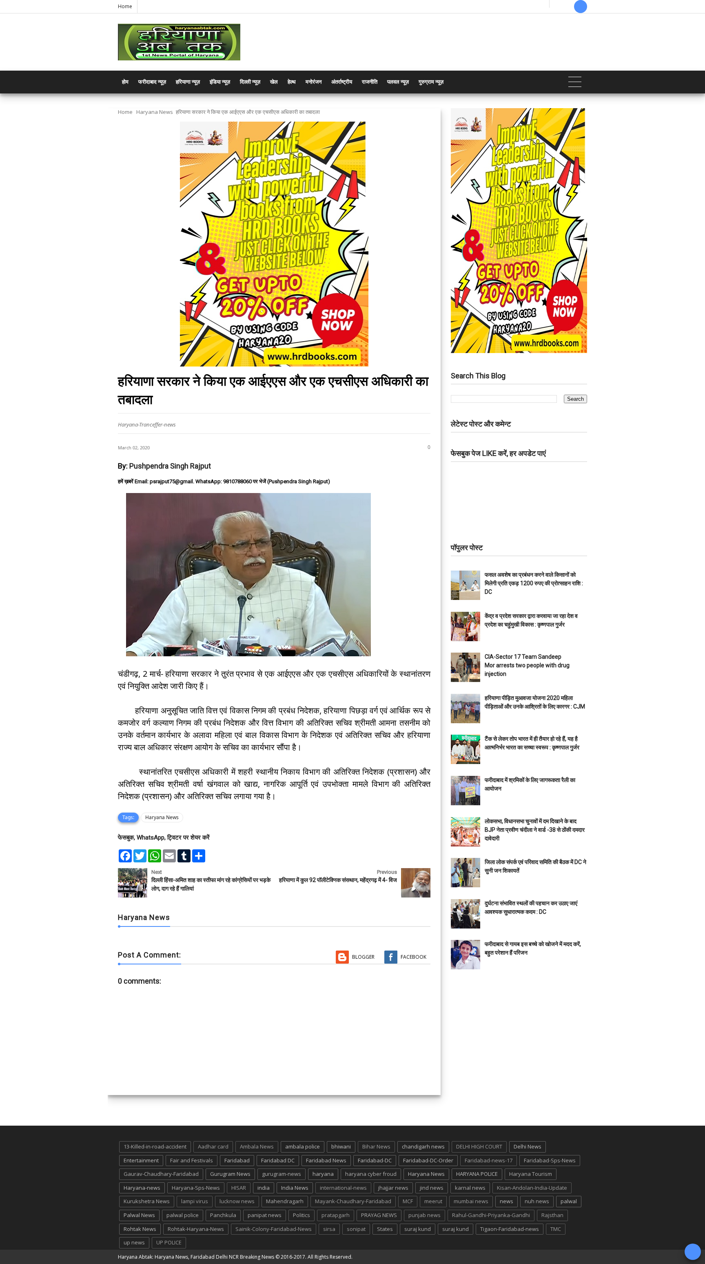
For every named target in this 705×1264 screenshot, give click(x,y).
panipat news (265, 1215)
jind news (431, 1187)
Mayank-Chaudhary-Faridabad (353, 1201)
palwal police (182, 1215)
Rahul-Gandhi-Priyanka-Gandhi (491, 1215)
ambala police (302, 1146)
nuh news (537, 1201)
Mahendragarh (285, 1201)
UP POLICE (169, 1242)
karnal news (470, 1187)
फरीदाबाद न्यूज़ (152, 82)
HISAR (238, 1187)
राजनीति (369, 82)
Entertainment (141, 1160)
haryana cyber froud (371, 1173)
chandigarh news (423, 1146)
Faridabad (237, 1160)
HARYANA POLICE (477, 1173)
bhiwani (341, 1146)
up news (134, 1242)
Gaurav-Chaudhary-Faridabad (161, 1173)
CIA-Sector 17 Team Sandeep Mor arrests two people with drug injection (527, 665)
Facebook (413, 956)
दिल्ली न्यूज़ (250, 82)
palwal (569, 1201)
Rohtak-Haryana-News (196, 1229)
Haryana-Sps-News (196, 1187)
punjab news (424, 1215)
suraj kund (417, 1229)
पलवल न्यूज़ (398, 82)
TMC (555, 1229)
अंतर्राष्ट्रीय (341, 82)
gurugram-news (281, 1173)
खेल (274, 82)
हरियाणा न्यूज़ (188, 82)
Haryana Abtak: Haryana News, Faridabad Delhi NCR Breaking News (196, 1256)
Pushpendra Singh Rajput (170, 466)
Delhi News (527, 1146)
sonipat (356, 1229)
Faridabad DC (278, 1160)
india (263, 1187)
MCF (408, 1201)
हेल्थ (292, 82)
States (385, 1229)
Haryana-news (142, 1187)
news (506, 1201)
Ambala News (257, 1146)
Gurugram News (230, 1173)
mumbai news (471, 1201)
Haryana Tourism (530, 1173)
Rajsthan (552, 1215)
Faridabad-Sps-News (550, 1160)
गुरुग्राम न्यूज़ (431, 82)
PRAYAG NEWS (379, 1215)
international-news (343, 1187)
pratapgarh (335, 1215)
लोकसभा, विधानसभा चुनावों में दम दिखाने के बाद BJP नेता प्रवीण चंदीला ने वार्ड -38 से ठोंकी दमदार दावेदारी (535, 830)
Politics (301, 1215)
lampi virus (194, 1201)
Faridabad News (326, 1160)
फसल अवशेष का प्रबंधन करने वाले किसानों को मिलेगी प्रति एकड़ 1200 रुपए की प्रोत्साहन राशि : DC (534, 583)
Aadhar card (213, 1146)
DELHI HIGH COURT (479, 1146)
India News (294, 1187)
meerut (433, 1201)
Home (125, 6)
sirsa (329, 1229)
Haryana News (154, 112)
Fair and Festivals (191, 1160)
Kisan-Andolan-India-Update (532, 1187)
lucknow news (237, 1201)
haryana (323, 1173)
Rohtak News (140, 1229)
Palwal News (139, 1215)
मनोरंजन (313, 82)
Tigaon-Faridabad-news (509, 1229)
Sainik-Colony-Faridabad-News (273, 1229)
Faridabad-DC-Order (428, 1160)
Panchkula (223, 1215)
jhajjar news (393, 1187)
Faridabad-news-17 (488, 1160)
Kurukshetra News (147, 1201)
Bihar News (376, 1146)
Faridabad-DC (375, 1160)
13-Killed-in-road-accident (155, 1146)
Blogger (363, 956)
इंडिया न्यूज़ (220, 82)
